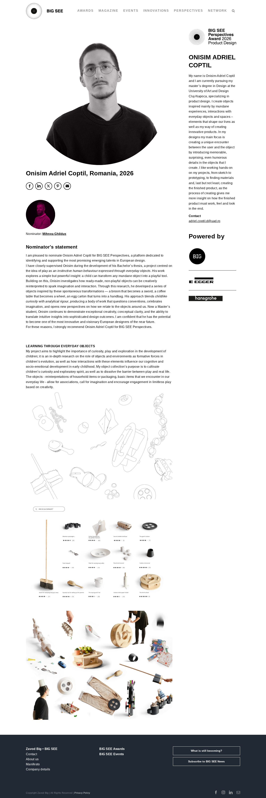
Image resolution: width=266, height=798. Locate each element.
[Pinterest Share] (58, 186)
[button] (233, 10)
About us (32, 759)
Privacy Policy (82, 793)
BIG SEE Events (111, 754)
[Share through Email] (67, 186)
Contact (31, 754)
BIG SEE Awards (112, 749)
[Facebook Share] (29, 186)
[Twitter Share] (48, 186)
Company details (38, 769)
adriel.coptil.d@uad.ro (204, 221)
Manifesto (33, 764)
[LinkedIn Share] (39, 186)
